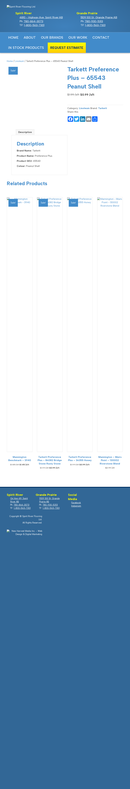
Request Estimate (66, 48)
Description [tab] (25, 132)
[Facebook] (70, 119)
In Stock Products (26, 48)
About (30, 37)
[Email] (88, 119)
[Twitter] (76, 119)
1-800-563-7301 (34, 25)
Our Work (77, 37)
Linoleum (19, 61)
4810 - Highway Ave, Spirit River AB (41, 17)
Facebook (91, 48)
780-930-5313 (94, 21)
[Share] (95, 119)
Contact (100, 37)
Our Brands (52, 37)
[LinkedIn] (82, 119)
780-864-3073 (33, 21)
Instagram (101, 48)
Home (13, 37)
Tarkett (102, 108)
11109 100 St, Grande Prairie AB (99, 17)
